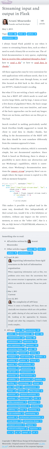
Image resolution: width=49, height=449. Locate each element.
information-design (32, 421)
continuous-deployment (18, 406)
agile (32, 349)
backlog (12, 383)
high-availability (15, 413)
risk (37, 398)
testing (35, 353)
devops (38, 383)
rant (39, 334)
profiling (12, 360)
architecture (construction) (31, 417)
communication (16, 337)
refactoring (30, 341)
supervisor (35, 428)
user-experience (16, 345)
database (39, 379)
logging (31, 425)
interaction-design (17, 349)
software (22, 390)
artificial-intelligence (17, 428)
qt (18, 432)
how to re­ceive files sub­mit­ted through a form (24, 58)
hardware (31, 345)
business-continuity (30, 394)
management (26, 334)
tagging (12, 364)
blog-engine (36, 390)
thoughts (40, 356)
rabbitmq (13, 409)
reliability (13, 379)
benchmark (26, 398)
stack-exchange (26, 364)
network (12, 417)
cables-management (17, 402)
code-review (27, 379)
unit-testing (27, 356)
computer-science (16, 425)
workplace (13, 356)
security (12, 353)
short (12, 34)
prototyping (32, 413)
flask (22, 34)
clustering (34, 409)
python (32, 34)
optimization (27, 368)
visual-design (14, 421)
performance (10, 38)
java (11, 387)
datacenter (13, 368)
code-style (13, 372)
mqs (23, 409)
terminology (25, 383)
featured (23, 353)
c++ (10, 432)
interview (13, 394)
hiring (31, 337)
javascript (13, 375)
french (35, 360)
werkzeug (37, 406)
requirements (27, 372)
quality (12, 334)
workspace (34, 402)
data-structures (28, 375)
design (12, 390)
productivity (32, 330)
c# (35, 432)
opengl (26, 432)
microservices (32, 387)
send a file (15, 62)
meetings (13, 398)
